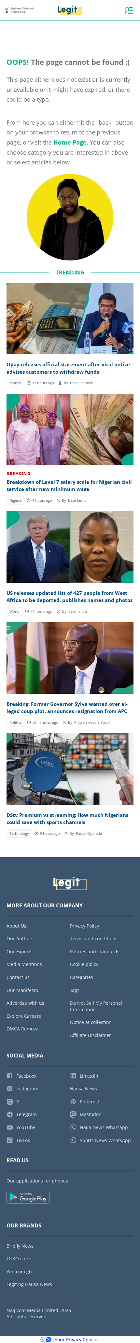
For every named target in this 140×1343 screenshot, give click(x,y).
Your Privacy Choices (77, 1339)
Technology (19, 833)
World (14, 611)
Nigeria (15, 500)
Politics (15, 722)
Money (15, 383)
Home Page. (70, 142)
